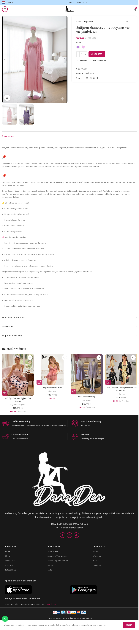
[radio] (78, 47)
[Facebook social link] (83, 78)
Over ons (9, 565)
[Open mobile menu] (5, 9)
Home (78, 21)
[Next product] (130, 21)
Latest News (10, 570)
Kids (95, 561)
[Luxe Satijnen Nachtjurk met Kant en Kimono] (121, 370)
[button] (4, 59)
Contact (51, 565)
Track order (10, 561)
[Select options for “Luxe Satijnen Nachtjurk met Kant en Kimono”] (108, 382)
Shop (7, 556)
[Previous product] (124, 21)
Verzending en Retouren (58, 561)
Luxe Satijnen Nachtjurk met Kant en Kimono (121, 389)
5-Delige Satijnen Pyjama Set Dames (18, 399)
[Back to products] (127, 21)
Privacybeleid (53, 551)
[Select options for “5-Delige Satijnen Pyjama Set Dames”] (4, 393)
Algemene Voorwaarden (58, 556)
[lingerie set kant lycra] (52, 370)
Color (78, 43)
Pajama (22, 405)
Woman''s (97, 556)
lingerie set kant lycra (52, 387)
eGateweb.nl (87, 618)
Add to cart (96, 54)
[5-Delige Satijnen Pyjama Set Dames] (18, 375)
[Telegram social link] (97, 78)
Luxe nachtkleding (86, 397)
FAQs (50, 570)
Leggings (97, 565)
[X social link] (87, 78)
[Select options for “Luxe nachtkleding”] (73, 391)
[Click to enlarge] (7, 98)
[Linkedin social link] (94, 78)
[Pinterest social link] (90, 78)
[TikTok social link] (76, 535)
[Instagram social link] (69, 535)
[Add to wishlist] (30, 357)
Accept (129, 625)
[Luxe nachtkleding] (87, 374)
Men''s (95, 551)
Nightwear (89, 21)
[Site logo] (69, 9)
